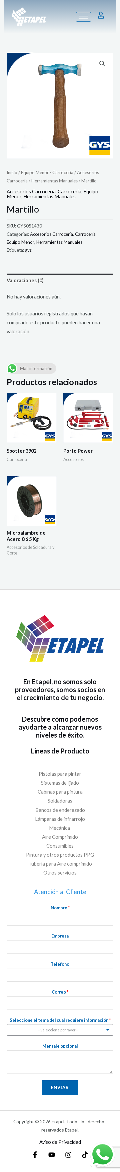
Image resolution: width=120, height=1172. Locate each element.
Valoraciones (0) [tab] (25, 280)
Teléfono (60, 964)
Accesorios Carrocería (31, 191)
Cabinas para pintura (60, 792)
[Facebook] (35, 1154)
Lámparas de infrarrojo (60, 819)
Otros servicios (60, 873)
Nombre (60, 907)
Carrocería (62, 172)
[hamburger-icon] (83, 17)
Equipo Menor (35, 172)
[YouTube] (51, 1154)
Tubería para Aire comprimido (60, 864)
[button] (102, 64)
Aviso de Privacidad (60, 1142)
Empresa (60, 936)
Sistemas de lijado (60, 783)
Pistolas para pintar (60, 774)
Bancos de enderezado (60, 810)
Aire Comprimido (60, 837)
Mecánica (60, 828)
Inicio (12, 172)
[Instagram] (68, 1154)
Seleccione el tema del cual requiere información (60, 1020)
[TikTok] (85, 1154)
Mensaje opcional (60, 1046)
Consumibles (60, 846)
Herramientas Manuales (54, 180)
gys (28, 250)
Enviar (60, 1087)
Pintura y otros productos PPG (60, 855)
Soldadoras (60, 801)
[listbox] (60, 1030)
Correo (60, 992)
